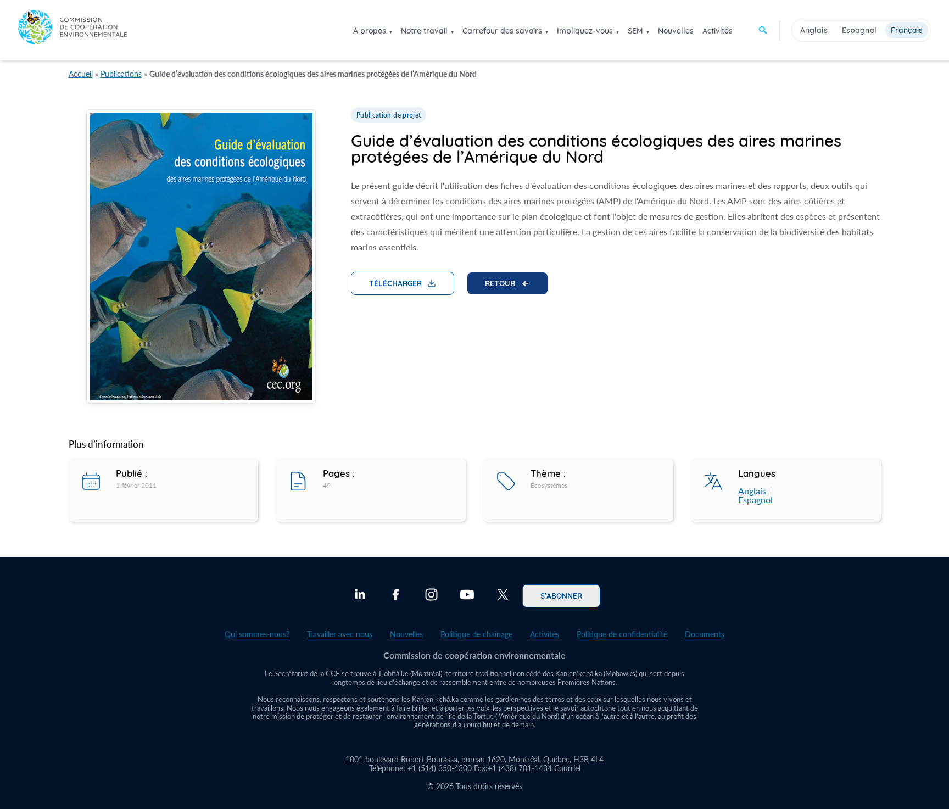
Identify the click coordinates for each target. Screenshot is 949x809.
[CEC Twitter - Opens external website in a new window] (503, 596)
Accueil (81, 74)
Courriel (567, 768)
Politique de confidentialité (622, 634)
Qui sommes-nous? (257, 634)
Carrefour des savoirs (502, 31)
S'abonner (561, 595)
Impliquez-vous (585, 31)
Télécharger (395, 282)
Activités (717, 31)
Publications (121, 74)
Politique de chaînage (476, 634)
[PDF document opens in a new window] (201, 258)
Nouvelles (676, 31)
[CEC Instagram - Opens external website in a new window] (431, 596)
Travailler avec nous (339, 634)
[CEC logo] (72, 30)
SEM (635, 31)
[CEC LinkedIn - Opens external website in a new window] (360, 596)
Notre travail (424, 31)
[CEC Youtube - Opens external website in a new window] (467, 596)
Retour (500, 282)
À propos (369, 31)
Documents (704, 634)
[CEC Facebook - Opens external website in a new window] (395, 596)
